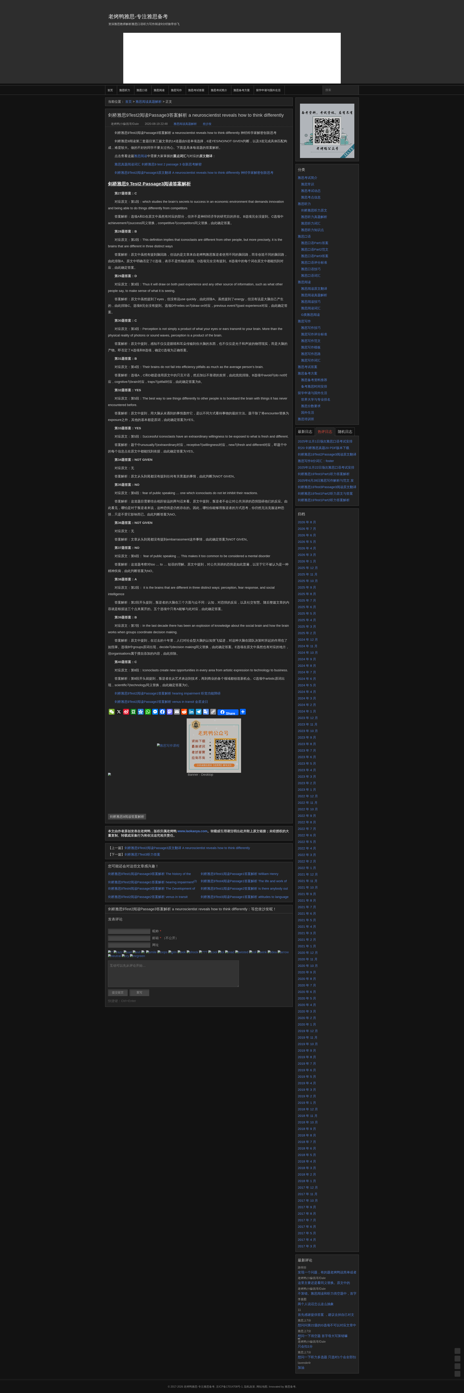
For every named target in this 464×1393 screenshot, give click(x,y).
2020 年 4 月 (307, 1005)
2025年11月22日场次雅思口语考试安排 (326, 467)
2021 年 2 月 (307, 939)
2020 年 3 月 (307, 1011)
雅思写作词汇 (311, 360)
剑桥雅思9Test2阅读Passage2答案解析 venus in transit (148, 897)
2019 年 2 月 (307, 1096)
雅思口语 (141, 90)
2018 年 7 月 (307, 1142)
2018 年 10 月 (308, 1122)
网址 (155, 945)
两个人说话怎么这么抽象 (316, 1304)
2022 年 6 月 (307, 835)
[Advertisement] (232, 58)
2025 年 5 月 (307, 613)
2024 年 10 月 (308, 652)
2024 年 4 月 (307, 692)
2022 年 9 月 (307, 816)
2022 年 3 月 (307, 855)
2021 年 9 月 (307, 894)
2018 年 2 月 (307, 1174)
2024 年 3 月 (307, 698)
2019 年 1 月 (307, 1103)
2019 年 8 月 (307, 1057)
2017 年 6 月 (307, 1226)
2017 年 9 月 (307, 1207)
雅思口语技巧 (311, 269)
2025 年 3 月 (307, 626)
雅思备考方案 (241, 90)
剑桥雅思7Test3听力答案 (142, 854)
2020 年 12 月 (308, 953)
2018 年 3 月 (307, 1168)
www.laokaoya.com (192, 831)
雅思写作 (176, 90)
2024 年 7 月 (307, 672)
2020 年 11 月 (308, 959)
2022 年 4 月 (307, 848)
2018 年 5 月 (307, 1155)
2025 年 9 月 (307, 587)
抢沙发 (207, 123)
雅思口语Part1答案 (314, 243)
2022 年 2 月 (307, 861)
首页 (110, 90)
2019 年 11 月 (308, 1037)
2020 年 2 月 (307, 1018)
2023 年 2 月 (307, 783)
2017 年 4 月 (307, 1240)
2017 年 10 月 (308, 1200)
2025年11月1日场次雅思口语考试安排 (325, 441)
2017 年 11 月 (308, 1194)
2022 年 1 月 (307, 868)
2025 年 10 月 (308, 581)
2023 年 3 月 (307, 776)
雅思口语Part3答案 (314, 256)
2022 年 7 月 (307, 829)
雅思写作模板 (311, 347)
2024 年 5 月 (307, 685)
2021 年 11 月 (308, 881)
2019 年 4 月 (307, 1083)
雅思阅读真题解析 (149, 101)
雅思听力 (124, 90)
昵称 (156, 931)
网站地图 (261, 1386)
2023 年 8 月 (307, 744)
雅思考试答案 (196, 90)
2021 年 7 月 (307, 907)
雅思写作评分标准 (314, 334)
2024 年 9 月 (307, 659)
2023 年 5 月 (307, 763)
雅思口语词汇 (311, 275)
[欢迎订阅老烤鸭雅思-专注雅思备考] (356, 4)
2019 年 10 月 (308, 1044)
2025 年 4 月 (307, 620)
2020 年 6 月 (307, 992)
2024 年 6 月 (307, 679)
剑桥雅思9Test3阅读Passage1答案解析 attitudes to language (245, 897)
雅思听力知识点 (312, 230)
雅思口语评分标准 (314, 262)
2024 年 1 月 (307, 711)
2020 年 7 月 (307, 985)
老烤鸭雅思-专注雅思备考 (138, 16)
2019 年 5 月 (307, 1076)
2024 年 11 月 (308, 646)
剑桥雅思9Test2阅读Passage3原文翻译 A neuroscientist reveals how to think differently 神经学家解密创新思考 (194, 172)
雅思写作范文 (311, 341)
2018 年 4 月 (307, 1161)
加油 (301, 1367)
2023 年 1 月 (307, 789)
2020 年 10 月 (308, 966)
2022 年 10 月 (308, 809)
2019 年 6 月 (307, 1070)
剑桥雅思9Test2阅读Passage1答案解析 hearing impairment (152, 882)
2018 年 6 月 (307, 1148)
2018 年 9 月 (307, 1129)
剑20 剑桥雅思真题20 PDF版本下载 (323, 448)
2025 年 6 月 (307, 607)
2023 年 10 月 (308, 731)
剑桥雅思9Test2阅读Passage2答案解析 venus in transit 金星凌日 (161, 702)
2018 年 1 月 (307, 1181)
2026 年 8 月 (307, 522)
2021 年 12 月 (308, 874)
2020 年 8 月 (307, 979)
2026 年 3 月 (307, 555)
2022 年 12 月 (308, 796)
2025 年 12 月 (308, 568)
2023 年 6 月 (307, 757)
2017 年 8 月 (307, 1213)
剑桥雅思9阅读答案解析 (127, 816)
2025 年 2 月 (307, 633)
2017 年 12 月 (308, 1187)
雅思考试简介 (219, 90)
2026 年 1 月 (307, 561)
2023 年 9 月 (307, 737)
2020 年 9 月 (307, 972)
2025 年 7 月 (307, 600)
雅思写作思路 (311, 354)
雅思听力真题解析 (314, 217)
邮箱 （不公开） (165, 938)
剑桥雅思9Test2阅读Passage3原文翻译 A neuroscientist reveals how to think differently (187, 848)
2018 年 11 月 (308, 1116)
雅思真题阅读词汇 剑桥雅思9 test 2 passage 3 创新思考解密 (158, 164)
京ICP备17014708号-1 (229, 1386)
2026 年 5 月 (307, 542)
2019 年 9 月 (307, 1050)
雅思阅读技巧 (311, 301)
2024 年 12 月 (308, 639)
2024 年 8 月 (307, 666)
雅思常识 (307, 184)
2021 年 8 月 (307, 900)
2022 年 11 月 (308, 802)
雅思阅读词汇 (311, 308)
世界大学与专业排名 (315, 399)
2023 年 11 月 (308, 724)
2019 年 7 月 (307, 1063)
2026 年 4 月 (307, 548)
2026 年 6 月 (307, 535)
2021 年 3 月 (307, 933)
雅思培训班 (306, 419)
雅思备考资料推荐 (314, 380)
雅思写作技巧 (311, 328)
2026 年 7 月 (307, 529)
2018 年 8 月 (307, 1135)
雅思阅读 (159, 90)
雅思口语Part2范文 (314, 249)
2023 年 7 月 (307, 750)
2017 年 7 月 (307, 1220)
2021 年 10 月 (308, 887)
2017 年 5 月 (307, 1233)
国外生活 (307, 412)
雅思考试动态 (311, 191)
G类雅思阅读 (310, 315)
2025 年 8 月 (307, 594)
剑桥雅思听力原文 (314, 210)
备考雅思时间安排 (314, 386)
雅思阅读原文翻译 (314, 288)
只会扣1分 (305, 1346)
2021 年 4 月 (307, 926)
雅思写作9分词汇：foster (316, 461)
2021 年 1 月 (307, 946)
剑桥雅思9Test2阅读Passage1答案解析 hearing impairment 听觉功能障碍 (168, 693)
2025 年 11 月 (308, 574)
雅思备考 (290, 1386)
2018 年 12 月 (308, 1109)
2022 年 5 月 (307, 842)
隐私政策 (249, 1386)
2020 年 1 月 (307, 1024)
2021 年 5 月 (307, 920)
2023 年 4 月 (307, 770)
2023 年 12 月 (308, 718)
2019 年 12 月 (308, 1031)
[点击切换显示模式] (457, 1351)
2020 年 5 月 (307, 998)
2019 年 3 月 (307, 1089)
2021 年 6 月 (307, 913)
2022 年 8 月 (307, 822)
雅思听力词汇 (311, 223)
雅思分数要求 (311, 406)
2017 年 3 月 (307, 1246)
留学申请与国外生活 (268, 90)
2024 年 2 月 (307, 705)
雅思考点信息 (311, 197)
